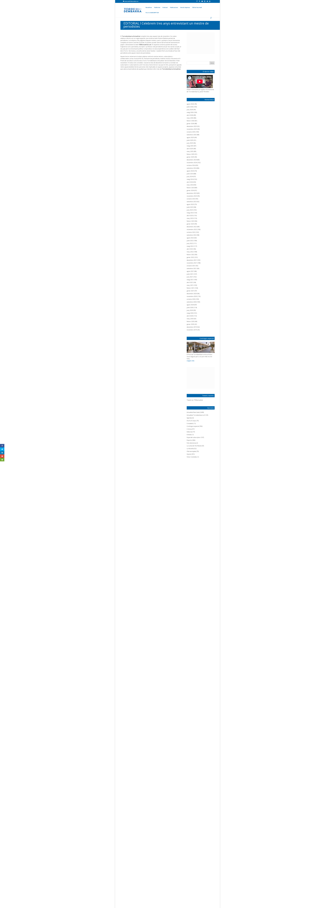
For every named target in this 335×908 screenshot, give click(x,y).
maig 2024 (190, 179)
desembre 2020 (192, 294)
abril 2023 (190, 215)
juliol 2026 (190, 107)
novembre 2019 (192, 330)
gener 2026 (190, 123)
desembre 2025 (192, 126)
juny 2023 (190, 210)
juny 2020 (190, 310)
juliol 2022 (190, 241)
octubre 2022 (191, 232)
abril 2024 (190, 182)
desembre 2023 (192, 193)
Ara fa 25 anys (191, 421)
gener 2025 (190, 157)
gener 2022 (190, 257)
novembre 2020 (192, 296)
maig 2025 (190, 146)
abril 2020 (190, 316)
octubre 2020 (191, 299)
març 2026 (190, 118)
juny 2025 (190, 143)
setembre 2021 (191, 268)
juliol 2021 (190, 274)
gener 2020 (190, 324)
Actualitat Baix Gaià (193, 412)
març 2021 (190, 285)
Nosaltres (149, 7)
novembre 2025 (192, 129)
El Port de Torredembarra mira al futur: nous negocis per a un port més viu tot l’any (199, 357)
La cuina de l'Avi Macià (194, 446)
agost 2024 (190, 171)
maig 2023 (190, 213)
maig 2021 (190, 280)
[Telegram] (207, 2)
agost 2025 (190, 137)
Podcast (165, 7)
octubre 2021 (191, 266)
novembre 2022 (192, 229)
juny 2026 (190, 110)
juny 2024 (190, 176)
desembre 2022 (192, 227)
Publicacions (174, 7)
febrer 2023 (190, 221)
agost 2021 (190, 271)
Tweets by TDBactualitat (195, 400)
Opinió (189, 454)
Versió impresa (185, 7)
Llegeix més (190, 361)
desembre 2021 (192, 260)
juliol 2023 (190, 207)
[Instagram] (204, 2)
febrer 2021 (190, 288)
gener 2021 (190, 291)
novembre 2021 (192, 263)
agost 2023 (190, 204)
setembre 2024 (191, 168)
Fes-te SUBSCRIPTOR (152, 12)
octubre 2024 (191, 165)
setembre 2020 (191, 302)
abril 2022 (190, 249)
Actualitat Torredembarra (195, 415)
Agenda (189, 418)
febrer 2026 (190, 121)
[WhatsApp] (209, 2)
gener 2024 (190, 190)
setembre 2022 (191, 235)
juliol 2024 (190, 174)
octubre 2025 (191, 132)
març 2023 (190, 218)
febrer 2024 (190, 188)
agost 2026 (190, 104)
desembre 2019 (192, 327)
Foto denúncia (191, 443)
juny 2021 (190, 277)
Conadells (190, 423)
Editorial (189, 432)
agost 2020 (190, 305)
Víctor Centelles (192, 457)
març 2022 (190, 252)
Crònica (189, 429)
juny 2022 (190, 243)
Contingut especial (193, 426)
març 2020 (190, 319)
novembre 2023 (192, 196)
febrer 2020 (190, 321)
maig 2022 (190, 246)
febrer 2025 (190, 154)
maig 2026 (190, 112)
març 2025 (190, 151)
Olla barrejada (191, 451)
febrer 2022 (190, 255)
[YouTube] (202, 2)
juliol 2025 (190, 140)
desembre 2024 (192, 160)
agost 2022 (190, 238)
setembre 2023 (191, 202)
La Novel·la (190, 449)
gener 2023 (190, 224)
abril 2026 (190, 115)
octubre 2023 (191, 199)
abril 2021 (190, 282)
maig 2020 (190, 313)
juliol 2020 (190, 307)
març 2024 (190, 185)
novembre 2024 (192, 163)
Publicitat (157, 7)
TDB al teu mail (197, 7)
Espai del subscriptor (193, 437)
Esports (189, 440)
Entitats (189, 435)
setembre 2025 (191, 135)
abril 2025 (190, 149)
